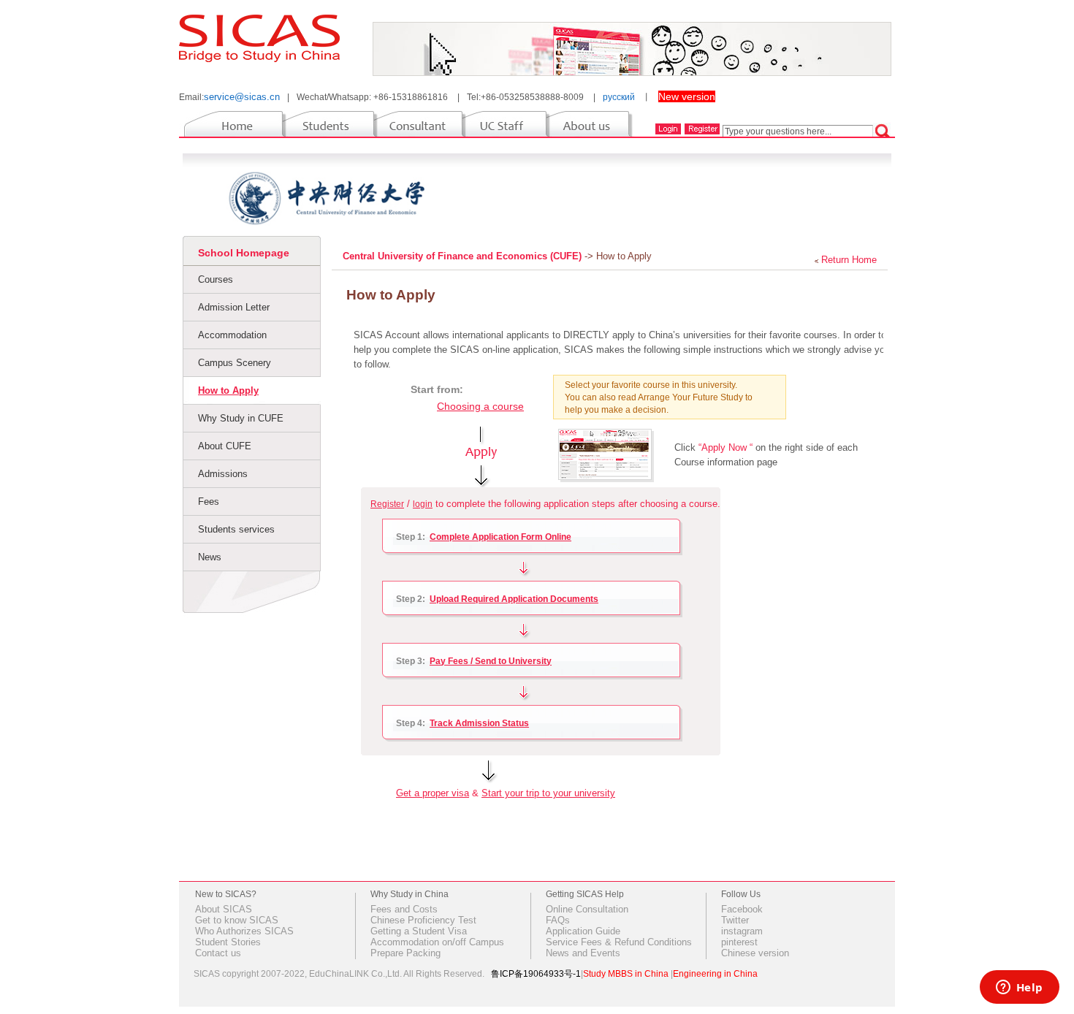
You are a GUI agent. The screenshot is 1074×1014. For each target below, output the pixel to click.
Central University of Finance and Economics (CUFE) (463, 256)
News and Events (583, 953)
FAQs (558, 920)
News (209, 557)
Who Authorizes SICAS (244, 931)
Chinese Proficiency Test (423, 920)
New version (686, 96)
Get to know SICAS (236, 920)
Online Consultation (587, 909)
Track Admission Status (479, 723)
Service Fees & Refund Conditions (619, 942)
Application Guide (583, 931)
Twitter (735, 920)
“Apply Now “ (725, 447)
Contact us (218, 953)
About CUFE (224, 446)
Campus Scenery (234, 362)
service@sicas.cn (242, 96)
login (423, 504)
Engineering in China (715, 974)
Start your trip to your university (548, 793)
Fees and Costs (404, 909)
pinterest (739, 942)
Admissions (223, 473)
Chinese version (755, 953)
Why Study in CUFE (240, 418)
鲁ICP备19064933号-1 (536, 974)
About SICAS (223, 909)
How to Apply (228, 390)
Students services (236, 529)
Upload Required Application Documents (514, 599)
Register (387, 504)
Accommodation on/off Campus (437, 942)
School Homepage (243, 253)
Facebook (742, 909)
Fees (208, 501)
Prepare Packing (405, 953)
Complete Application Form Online (500, 537)
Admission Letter (234, 307)
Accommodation (232, 334)
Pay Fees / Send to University (491, 661)
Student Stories (228, 942)
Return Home (849, 259)
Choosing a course (480, 406)
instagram (742, 931)
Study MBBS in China (626, 974)
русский (619, 97)
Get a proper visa (432, 793)
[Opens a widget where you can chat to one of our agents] (1019, 988)
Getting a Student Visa (418, 931)
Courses (215, 279)
